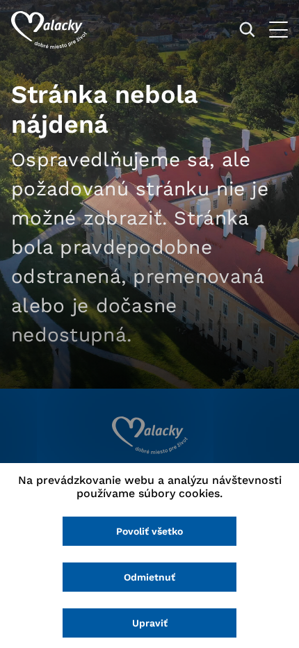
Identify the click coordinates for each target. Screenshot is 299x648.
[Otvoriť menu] (278, 30)
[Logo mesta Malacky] (49, 30)
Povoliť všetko (149, 531)
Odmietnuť (149, 577)
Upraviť (150, 623)
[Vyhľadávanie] (247, 30)
